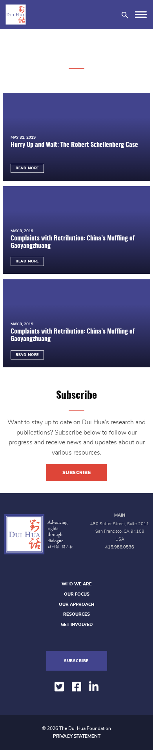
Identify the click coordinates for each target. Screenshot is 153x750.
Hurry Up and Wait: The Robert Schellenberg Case (74, 145)
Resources (76, 614)
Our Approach (76, 604)
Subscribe (76, 472)
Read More (27, 168)
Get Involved (77, 624)
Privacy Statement (76, 736)
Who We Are (77, 584)
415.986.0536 (119, 547)
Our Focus (76, 594)
